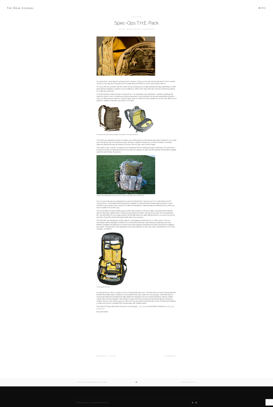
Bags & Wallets (135, 29)
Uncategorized (148, 29)
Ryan (123, 29)
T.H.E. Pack (142, 306)
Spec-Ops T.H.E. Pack (136, 23)
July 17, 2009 (136, 17)
